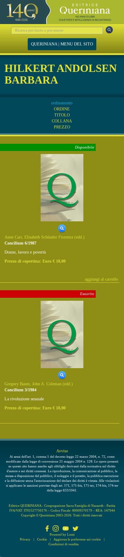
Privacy (25, 539)
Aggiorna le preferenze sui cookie (77, 539)
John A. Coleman (46, 384)
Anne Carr (13, 237)
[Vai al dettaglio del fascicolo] (62, 187)
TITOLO (62, 115)
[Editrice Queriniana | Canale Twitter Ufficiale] (76, 529)
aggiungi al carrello (101, 279)
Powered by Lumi (62, 534)
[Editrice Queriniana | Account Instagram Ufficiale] (56, 529)
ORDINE (62, 109)
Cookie (42, 539)
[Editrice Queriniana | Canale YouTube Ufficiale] (66, 529)
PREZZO (62, 127)
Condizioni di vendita (63, 544)
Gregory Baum (17, 384)
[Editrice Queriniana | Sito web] (62, 12)
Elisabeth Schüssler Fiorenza (48, 237)
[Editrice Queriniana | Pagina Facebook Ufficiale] (47, 529)
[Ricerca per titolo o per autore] (109, 29)
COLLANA (62, 121)
